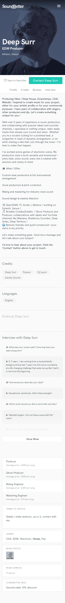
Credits (25, 89)
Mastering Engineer (16, 495)
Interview (50, 89)
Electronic (25, 538)
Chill (8, 538)
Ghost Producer (14, 472)
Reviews (37, 89)
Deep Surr (10, 272)
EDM (15, 538)
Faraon (27, 272)
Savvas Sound (12, 277)
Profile (13, 89)
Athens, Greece (10, 54)
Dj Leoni (42, 272)
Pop (44, 538)
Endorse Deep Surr (15, 316)
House (36, 538)
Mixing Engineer (14, 484)
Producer (11, 461)
